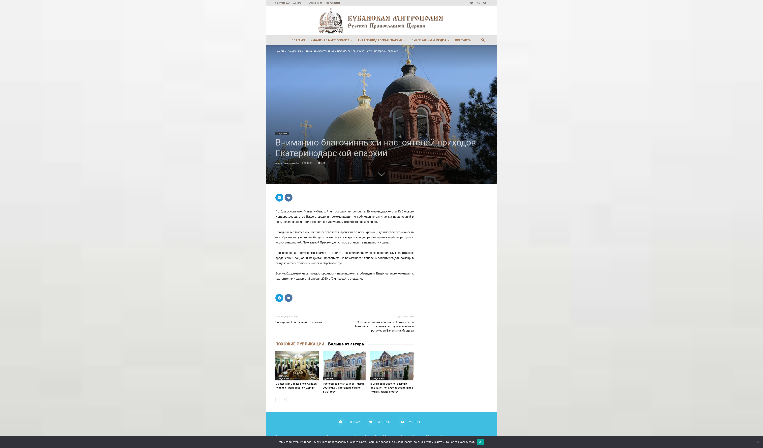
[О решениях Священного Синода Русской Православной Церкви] (297, 365)
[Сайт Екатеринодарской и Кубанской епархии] (381, 20)
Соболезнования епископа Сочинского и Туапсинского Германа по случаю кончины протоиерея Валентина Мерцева (384, 326)
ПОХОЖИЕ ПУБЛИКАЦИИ (299, 344)
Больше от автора (346, 344)
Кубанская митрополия (330, 40)
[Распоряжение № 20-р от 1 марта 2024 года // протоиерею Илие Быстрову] (344, 365)
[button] (483, 40)
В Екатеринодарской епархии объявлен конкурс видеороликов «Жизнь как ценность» (391, 387)
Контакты (463, 40)
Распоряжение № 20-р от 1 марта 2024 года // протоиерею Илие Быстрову (343, 387)
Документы (294, 51)
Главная (298, 40)
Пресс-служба (291, 162)
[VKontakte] (478, 3)
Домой (279, 51)
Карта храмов (333, 2)
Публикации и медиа (429, 40)
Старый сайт (315, 2)
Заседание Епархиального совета (298, 322)
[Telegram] (471, 3)
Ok (480, 441)
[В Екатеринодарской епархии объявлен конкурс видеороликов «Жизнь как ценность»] (392, 365)
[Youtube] (485, 3)
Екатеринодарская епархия (380, 40)
